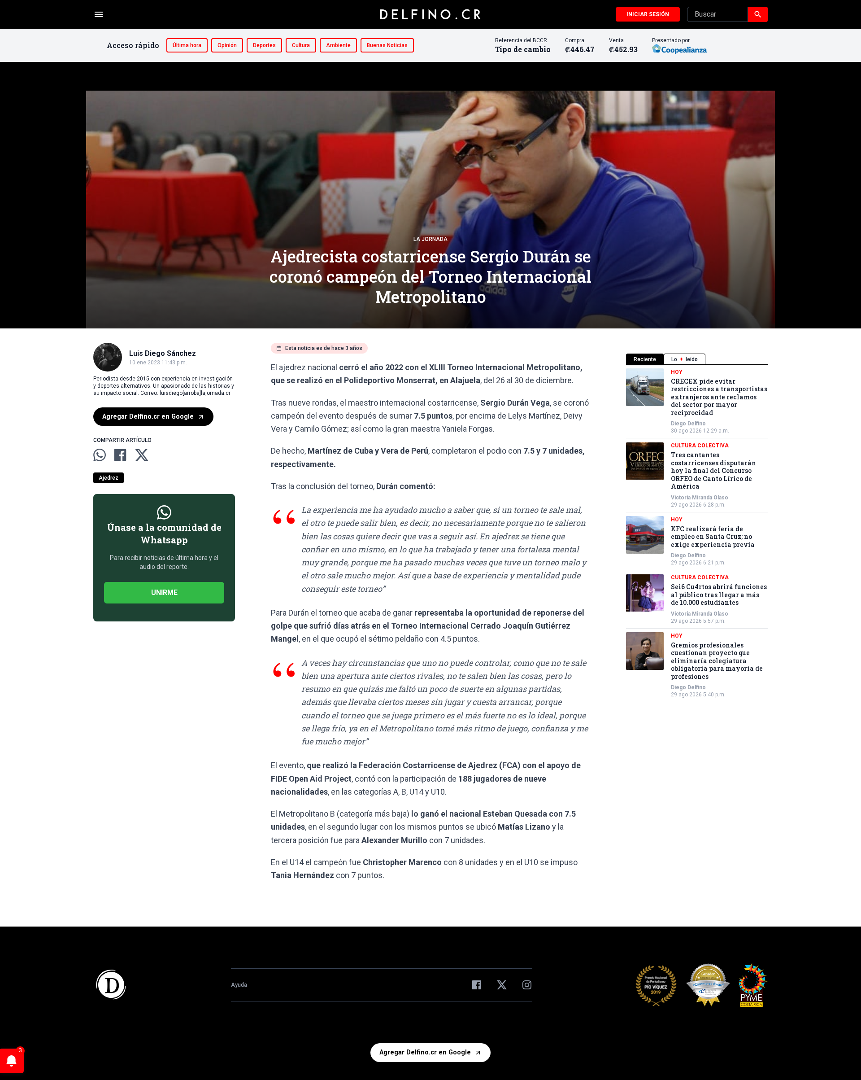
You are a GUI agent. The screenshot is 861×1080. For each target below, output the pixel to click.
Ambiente (338, 45)
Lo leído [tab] (684, 359)
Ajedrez (108, 478)
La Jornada (430, 239)
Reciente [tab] (645, 359)
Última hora (187, 45)
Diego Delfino (688, 424)
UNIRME (164, 593)
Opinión (227, 45)
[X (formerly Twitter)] (501, 984)
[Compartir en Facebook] (120, 455)
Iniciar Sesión (647, 14)
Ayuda (239, 985)
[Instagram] (527, 984)
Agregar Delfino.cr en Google (148, 416)
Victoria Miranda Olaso (699, 497)
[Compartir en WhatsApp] (99, 455)
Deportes (264, 45)
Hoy (677, 372)
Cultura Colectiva (700, 446)
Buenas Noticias (387, 45)
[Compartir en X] (142, 455)
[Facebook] (476, 984)
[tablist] (697, 359)
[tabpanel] (697, 533)
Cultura (301, 45)
